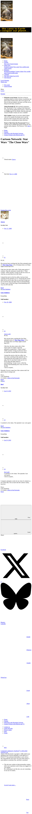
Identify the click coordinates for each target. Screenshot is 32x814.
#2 (4, 331)
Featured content (8, 67)
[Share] (17, 243)
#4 (4, 469)
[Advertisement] (16, 192)
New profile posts (24, 67)
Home (5, 61)
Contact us (7, 727)
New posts (7, 64)
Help (5, 731)
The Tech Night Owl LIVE (11, 76)
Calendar (6, 74)
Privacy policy (8, 730)
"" (7, 265)
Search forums (14, 64)
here (29, 126)
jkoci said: (7, 472)
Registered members (9, 71)
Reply (2, 287)
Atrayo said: (7, 334)
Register (3, 94)
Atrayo (14, 159)
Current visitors (19, 71)
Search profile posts (12, 73)
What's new (7, 65)
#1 (4, 257)
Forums (6, 62)
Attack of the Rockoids (13, 378)
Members (6, 70)
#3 (4, 420)
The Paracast (7, 77)
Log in (2, 91)
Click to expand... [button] (9, 367)
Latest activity (8, 68)
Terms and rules (8, 728)
